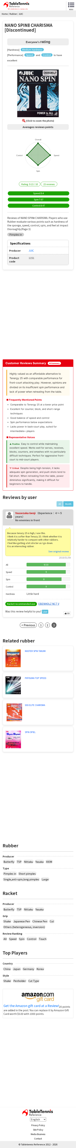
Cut (52, 921)
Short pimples (27, 873)
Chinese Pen (40, 921)
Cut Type (33, 981)
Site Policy (38, 1129)
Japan (16, 969)
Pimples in (10, 873)
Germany (28, 969)
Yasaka (39, 861)
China (7, 969)
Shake (7, 921)
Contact (38, 1138)
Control (31, 939)
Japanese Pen (21, 921)
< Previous (28, 625)
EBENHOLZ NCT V (48, 603)
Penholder (19, 981)
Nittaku (28, 861)
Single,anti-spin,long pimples (21, 879)
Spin (21, 939)
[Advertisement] (38, 316)
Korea (40, 969)
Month (68, 503)
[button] (38, 94)
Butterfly (9, 861)
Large (45, 879)
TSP (19, 861)
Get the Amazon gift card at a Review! (31, 1006)
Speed (12, 939)
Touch (42, 939)
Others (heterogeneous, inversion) (24, 927)
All (5, 939)
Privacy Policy (38, 1125)
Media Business (38, 1134)
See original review (58, 551)
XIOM (49, 861)
